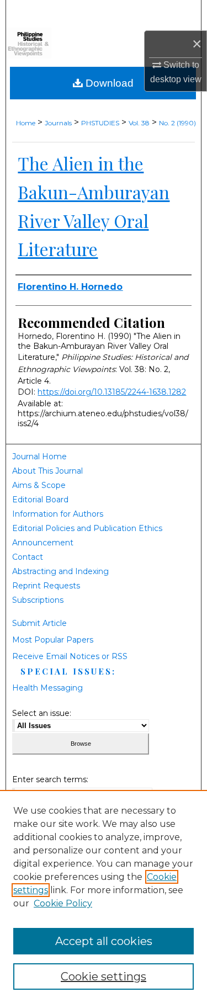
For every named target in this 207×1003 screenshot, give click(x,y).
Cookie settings (103, 976)
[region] (103, 896)
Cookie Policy (63, 903)
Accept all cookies (103, 941)
